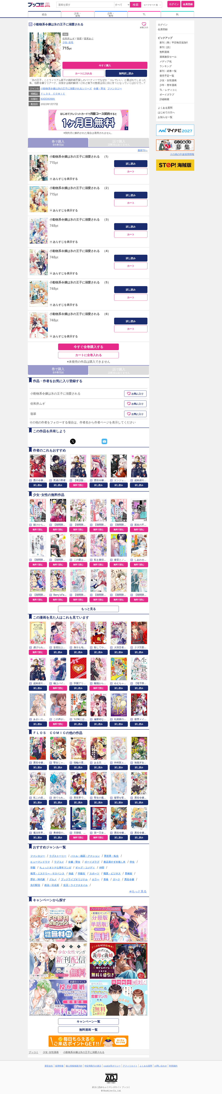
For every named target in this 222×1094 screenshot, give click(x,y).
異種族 (128, 873)
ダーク (116, 879)
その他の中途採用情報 (182, 154)
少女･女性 (67, 42)
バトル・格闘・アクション (85, 855)
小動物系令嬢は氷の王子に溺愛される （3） (80, 219)
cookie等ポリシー (112, 1066)
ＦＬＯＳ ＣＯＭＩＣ (53, 93)
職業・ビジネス (112, 873)
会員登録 (188, 4)
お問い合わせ (160, 1066)
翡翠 (79, 38)
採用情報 (59, 1066)
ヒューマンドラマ (40, 861)
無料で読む (78, 485)
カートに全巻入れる (88, 355)
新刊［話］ (166, 47)
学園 (32, 867)
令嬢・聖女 (99, 88)
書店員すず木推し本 (114, 861)
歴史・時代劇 (37, 879)
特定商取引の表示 (93, 1066)
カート (130, 171)
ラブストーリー (57, 855)
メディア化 (166, 61)
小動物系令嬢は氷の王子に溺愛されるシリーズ (66, 88)
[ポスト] (73, 441)
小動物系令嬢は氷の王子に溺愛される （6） (80, 314)
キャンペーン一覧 (88, 1021)
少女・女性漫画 (168, 80)
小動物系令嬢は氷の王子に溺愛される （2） (80, 188)
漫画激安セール (168, 56)
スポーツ (94, 873)
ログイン (174, 4)
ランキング (166, 66)
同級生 (81, 873)
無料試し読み (126, 73)
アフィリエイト (130, 1066)
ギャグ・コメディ (85, 867)
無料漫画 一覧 (88, 1029)
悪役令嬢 (129, 879)
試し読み (131, 163)
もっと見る (88, 609)
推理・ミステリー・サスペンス (47, 873)
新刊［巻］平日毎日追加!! (174, 42)
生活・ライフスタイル (75, 885)
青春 (106, 879)
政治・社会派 (51, 885)
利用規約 (173, 1066)
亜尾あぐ (89, 38)
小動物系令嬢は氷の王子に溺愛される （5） (80, 282)
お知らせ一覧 (165, 117)
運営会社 (49, 1066)
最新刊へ (142, 150)
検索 (136, 4)
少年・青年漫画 (168, 84)
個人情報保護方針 (74, 1066)
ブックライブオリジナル (74, 879)
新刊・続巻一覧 (168, 70)
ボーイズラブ (92, 861)
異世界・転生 (111, 855)
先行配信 (35, 885)
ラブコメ (59, 861)
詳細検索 (164, 99)
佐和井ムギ (68, 38)
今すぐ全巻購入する (88, 347)
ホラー (95, 879)
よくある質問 (165, 107)
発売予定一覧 (167, 75)
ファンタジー (114, 88)
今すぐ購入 (105, 65)
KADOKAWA (48, 98)
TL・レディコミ (168, 89)
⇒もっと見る (138, 891)
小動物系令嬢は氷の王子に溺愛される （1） (80, 156)
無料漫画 (164, 51)
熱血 (71, 873)
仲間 (101, 867)
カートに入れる (83, 73)
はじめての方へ (166, 112)
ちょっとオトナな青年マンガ (55, 867)
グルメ (53, 879)
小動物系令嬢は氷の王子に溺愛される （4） (80, 251)
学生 (132, 861)
